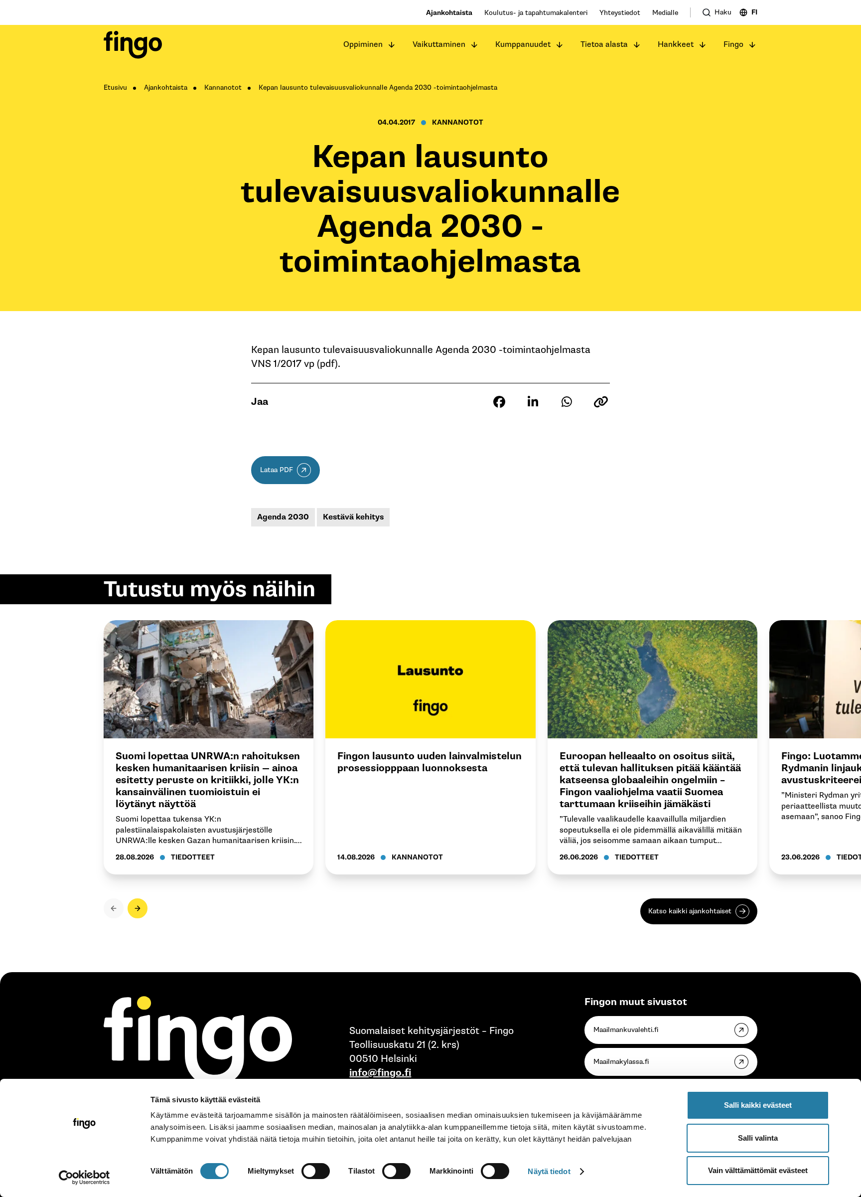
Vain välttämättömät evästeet (758, 1170)
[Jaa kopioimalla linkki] (601, 401)
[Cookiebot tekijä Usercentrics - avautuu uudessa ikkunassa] (84, 1177)
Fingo (733, 44)
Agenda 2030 (283, 517)
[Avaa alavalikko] (392, 45)
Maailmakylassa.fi (621, 1061)
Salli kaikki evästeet (758, 1105)
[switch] (315, 1171)
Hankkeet (676, 44)
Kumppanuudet (523, 44)
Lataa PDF (276, 470)
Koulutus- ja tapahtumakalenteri (535, 12)
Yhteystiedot (619, 12)
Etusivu (115, 87)
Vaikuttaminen (439, 44)
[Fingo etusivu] (133, 45)
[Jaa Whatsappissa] (567, 401)
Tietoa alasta (604, 44)
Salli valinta (758, 1138)
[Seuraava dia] (137, 908)
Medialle (665, 12)
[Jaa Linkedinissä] (533, 401)
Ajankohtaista (449, 12)
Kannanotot (223, 87)
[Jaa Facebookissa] (499, 401)
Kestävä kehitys (353, 517)
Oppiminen (363, 44)
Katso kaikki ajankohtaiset (689, 911)
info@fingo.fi (380, 1072)
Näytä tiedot (549, 1171)
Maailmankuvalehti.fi (625, 1029)
